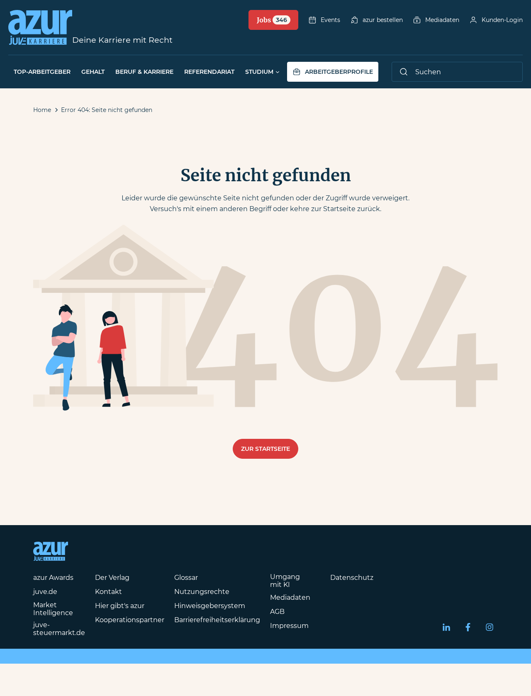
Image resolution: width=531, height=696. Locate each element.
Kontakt (108, 592)
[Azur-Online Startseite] (40, 27)
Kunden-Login (502, 20)
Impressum (289, 626)
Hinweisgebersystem (209, 606)
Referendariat (209, 71)
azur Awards (53, 578)
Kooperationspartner (129, 620)
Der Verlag (112, 578)
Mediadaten (442, 20)
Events (330, 20)
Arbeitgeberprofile (339, 71)
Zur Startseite (265, 449)
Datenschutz (351, 578)
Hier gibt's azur (119, 606)
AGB (277, 612)
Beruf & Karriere (144, 71)
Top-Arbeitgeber (42, 71)
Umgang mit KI (285, 581)
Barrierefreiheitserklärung (217, 620)
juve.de (45, 592)
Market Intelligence (53, 609)
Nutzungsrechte (201, 592)
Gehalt (93, 71)
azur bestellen (383, 20)
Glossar (186, 578)
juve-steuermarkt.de (59, 629)
